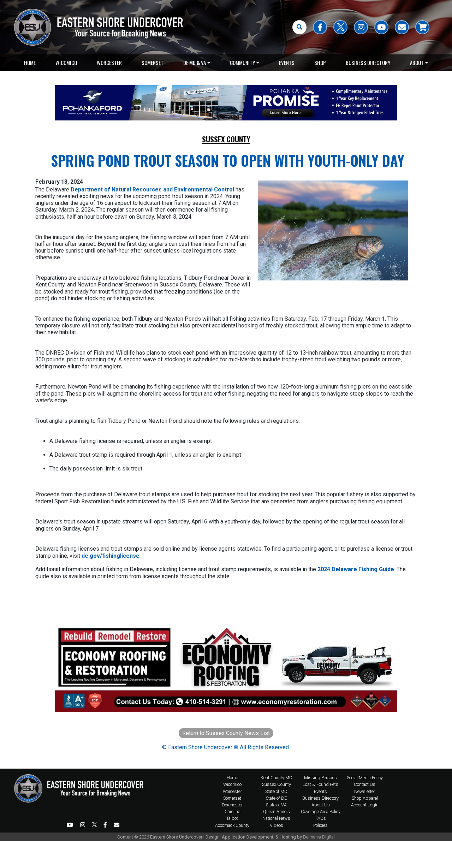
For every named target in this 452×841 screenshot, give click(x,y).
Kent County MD (276, 777)
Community (242, 62)
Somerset (152, 62)
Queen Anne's (276, 811)
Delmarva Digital (319, 837)
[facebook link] (320, 27)
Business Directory (368, 62)
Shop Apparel (365, 798)
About (417, 62)
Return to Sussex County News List (226, 733)
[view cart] (422, 27)
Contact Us (364, 784)
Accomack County (232, 825)
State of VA (276, 804)
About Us (320, 804)
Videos (276, 825)
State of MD (276, 791)
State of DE (276, 798)
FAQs (320, 818)
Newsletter (364, 791)
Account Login (365, 804)
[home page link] (81, 801)
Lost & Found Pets (320, 784)
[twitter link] (340, 27)
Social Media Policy (365, 777)
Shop (320, 62)
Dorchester (232, 804)
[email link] (402, 27)
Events (287, 62)
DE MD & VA (194, 62)
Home (30, 62)
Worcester (109, 62)
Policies (320, 825)
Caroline (232, 811)
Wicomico (66, 62)
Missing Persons (320, 777)
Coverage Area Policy (320, 811)
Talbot (232, 818)
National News (276, 818)
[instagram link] (361, 27)
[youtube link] (381, 27)
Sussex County (226, 139)
